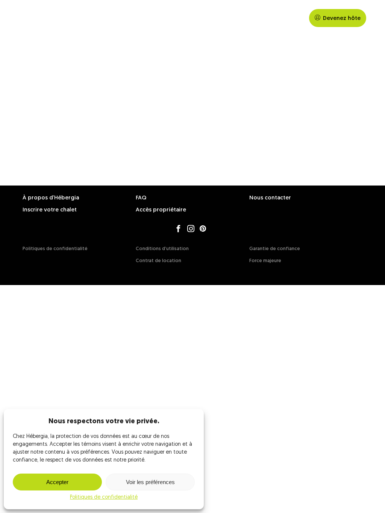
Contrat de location (158, 260)
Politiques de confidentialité (104, 497)
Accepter (57, 482)
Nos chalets (258, 18)
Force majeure (265, 260)
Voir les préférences (150, 482)
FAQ (291, 18)
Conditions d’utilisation (162, 248)
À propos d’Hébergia (51, 198)
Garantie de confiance (274, 248)
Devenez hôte (342, 18)
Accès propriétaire (161, 210)
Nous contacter (270, 198)
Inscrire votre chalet (50, 210)
